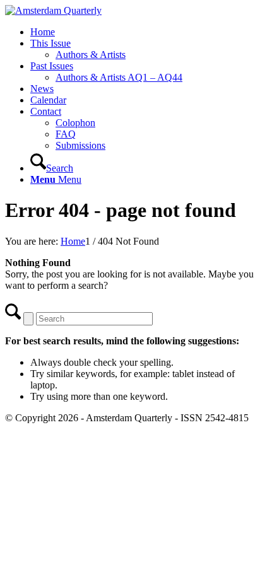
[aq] (53, 10)
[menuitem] (142, 32)
